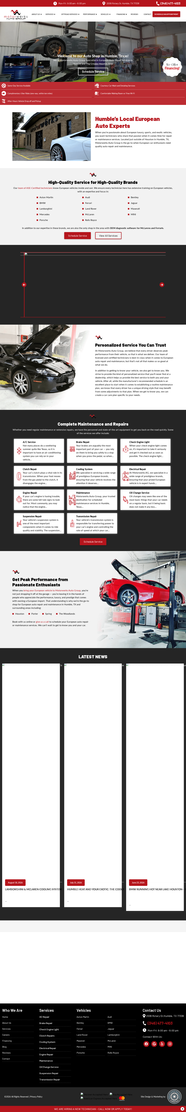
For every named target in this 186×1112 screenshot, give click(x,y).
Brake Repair (45, 1023)
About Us (36, 14)
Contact (147, 14)
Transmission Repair (49, 1080)
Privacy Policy (36, 1096)
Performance (89, 14)
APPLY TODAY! (123, 1109)
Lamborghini (46, 208)
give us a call (42, 621)
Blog (4, 1046)
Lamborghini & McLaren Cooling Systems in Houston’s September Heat (55, 889)
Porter (34, 613)
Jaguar (134, 203)
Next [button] (162, 284)
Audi (87, 197)
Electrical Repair (47, 1048)
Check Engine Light (49, 1030)
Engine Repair (46, 1055)
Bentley (134, 197)
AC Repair (44, 1017)
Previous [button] (24, 284)
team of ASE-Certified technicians (35, 188)
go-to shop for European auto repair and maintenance (50, 602)
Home (5, 1016)
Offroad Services (69, 14)
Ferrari (88, 203)
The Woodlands (67, 613)
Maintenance (46, 1061)
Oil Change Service (49, 1067)
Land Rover (90, 208)
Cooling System (47, 1042)
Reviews (134, 14)
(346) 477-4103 (170, 3)
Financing (121, 14)
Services (49, 14)
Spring (48, 613)
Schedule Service (93, 71)
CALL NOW (104, 1109)
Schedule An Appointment (166, 14)
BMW (43, 203)
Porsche (44, 220)
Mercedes (45, 214)
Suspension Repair (48, 1073)
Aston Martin (46, 197)
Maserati (135, 208)
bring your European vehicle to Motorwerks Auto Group (52, 590)
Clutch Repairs (46, 1036)
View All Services (108, 235)
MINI (133, 214)
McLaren (89, 214)
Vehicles (105, 14)
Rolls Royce (91, 220)
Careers (6, 1034)
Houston (19, 613)
